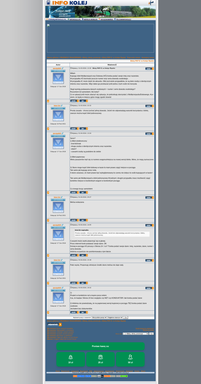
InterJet (57, 106)
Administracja (99, 371)
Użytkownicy (109, 371)
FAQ (90, 371)
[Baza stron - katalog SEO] (122, 377)
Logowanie (75, 371)
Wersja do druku (148, 330)
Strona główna (52, 57)
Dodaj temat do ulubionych (145, 328)
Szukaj (136, 371)
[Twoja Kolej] (91, 377)
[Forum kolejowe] (79, 377)
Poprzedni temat (133, 57)
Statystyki (129, 371)
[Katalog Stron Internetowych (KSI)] (110, 377)
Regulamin (84, 371)
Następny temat (148, 57)
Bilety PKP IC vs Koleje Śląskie (114, 57)
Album (143, 371)
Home (58, 371)
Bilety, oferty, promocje (91, 57)
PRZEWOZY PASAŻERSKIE (70, 57)
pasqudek (57, 68)
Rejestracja (65, 371)
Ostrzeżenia (120, 371)
